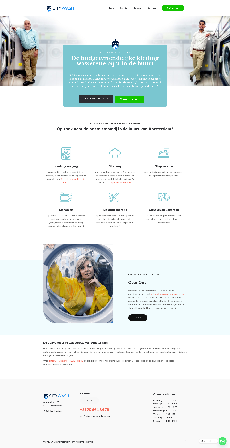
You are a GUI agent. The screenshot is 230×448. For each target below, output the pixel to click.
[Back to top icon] (186, 440)
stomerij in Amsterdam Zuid (118, 182)
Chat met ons (172, 8)
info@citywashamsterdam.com (95, 416)
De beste (65, 179)
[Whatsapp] (222, 441)
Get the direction (53, 411)
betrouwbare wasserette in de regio (167, 294)
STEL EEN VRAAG (130, 99)
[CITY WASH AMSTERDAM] (60, 8)
